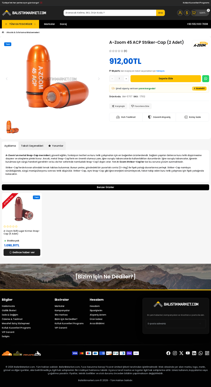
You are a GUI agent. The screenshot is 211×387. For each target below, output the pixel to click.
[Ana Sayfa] (3, 32)
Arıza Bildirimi (97, 323)
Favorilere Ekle (142, 106)
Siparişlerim (96, 310)
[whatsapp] (201, 353)
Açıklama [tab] (10, 146)
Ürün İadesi (96, 319)
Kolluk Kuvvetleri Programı (196, 2)
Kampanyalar (62, 310)
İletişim (5, 336)
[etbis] (207, 353)
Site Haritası (61, 314)
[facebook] (168, 353)
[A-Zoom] (200, 44)
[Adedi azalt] (112, 78)
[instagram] (175, 353)
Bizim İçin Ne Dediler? (66, 319)
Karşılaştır (120, 106)
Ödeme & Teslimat (12, 319)
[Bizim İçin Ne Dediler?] (105, 276)
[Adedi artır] (126, 78)
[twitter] (181, 353)
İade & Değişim (10, 314)
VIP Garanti (8, 332)
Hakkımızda (8, 306)
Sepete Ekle (166, 78)
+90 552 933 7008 (197, 24)
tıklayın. (160, 70)
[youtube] (188, 353)
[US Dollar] (187, 13)
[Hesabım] (180, 13)
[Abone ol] (200, 323)
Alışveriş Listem (98, 314)
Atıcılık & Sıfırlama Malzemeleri (23, 32)
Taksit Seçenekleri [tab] (32, 146)
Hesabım (95, 306)
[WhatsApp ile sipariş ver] (205, 78)
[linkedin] (194, 353)
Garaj (63, 24)
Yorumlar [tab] (57, 146)
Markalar (49, 24)
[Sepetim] (200, 13)
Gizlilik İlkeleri (9, 310)
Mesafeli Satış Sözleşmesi (16, 323)
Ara (160, 13)
